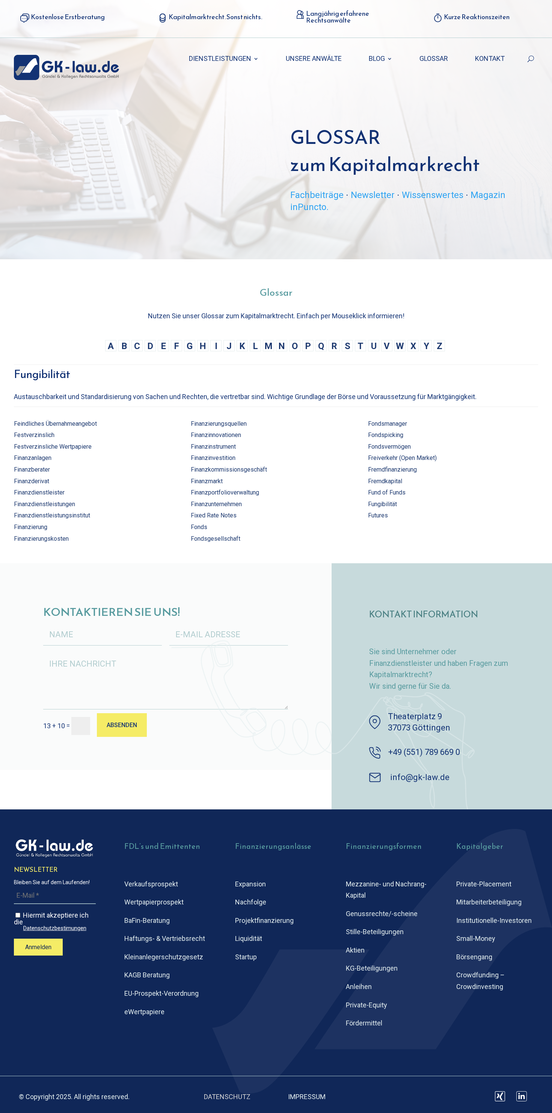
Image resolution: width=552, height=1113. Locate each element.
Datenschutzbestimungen (54, 928)
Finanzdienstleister (39, 492)
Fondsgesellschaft (215, 538)
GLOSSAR (433, 59)
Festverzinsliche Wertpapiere (53, 446)
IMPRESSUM (307, 1097)
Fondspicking (385, 435)
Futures (378, 515)
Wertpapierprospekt (154, 902)
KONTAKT (490, 59)
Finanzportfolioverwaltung (225, 492)
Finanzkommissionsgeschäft (229, 469)
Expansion (250, 884)
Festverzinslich (34, 435)
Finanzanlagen (32, 457)
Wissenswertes (432, 195)
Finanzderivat (31, 481)
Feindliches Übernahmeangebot (55, 423)
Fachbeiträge (317, 195)
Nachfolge (250, 902)
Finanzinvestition (213, 457)
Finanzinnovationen (216, 435)
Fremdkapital (385, 481)
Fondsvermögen (389, 446)
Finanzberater (32, 469)
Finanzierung (30, 527)
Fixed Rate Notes (214, 515)
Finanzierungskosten (41, 538)
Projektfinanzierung (264, 920)
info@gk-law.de (419, 777)
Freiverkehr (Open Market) (402, 457)
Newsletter (373, 195)
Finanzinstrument (213, 446)
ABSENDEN (122, 725)
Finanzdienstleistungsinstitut (52, 515)
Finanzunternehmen (216, 504)
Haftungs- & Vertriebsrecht (164, 938)
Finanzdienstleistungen (44, 504)
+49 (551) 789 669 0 (424, 752)
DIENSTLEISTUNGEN (220, 59)
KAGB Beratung (147, 975)
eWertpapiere (144, 1012)
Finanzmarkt (207, 481)
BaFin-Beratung (147, 920)
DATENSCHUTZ (227, 1097)
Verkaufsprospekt (151, 884)
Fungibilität (382, 504)
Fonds (199, 527)
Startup (246, 957)
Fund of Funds (387, 492)
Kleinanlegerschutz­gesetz (163, 957)
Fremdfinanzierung (392, 469)
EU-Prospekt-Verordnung (161, 993)
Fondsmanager (387, 423)
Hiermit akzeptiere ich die (51, 921)
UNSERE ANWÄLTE (314, 59)
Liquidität (248, 938)
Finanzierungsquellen (219, 423)
